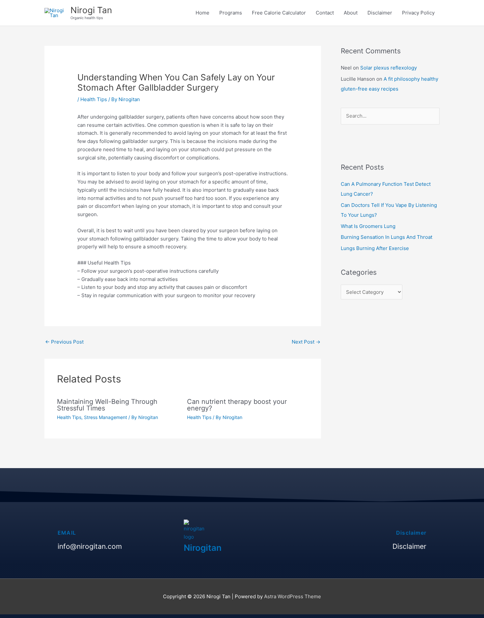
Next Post (306, 342)
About (351, 13)
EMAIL (67, 532)
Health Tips (93, 99)
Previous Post (64, 342)
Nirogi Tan (91, 10)
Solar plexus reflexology (388, 68)
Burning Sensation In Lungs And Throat (386, 237)
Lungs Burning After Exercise (375, 248)
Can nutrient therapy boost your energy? (237, 405)
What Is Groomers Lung (368, 226)
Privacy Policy (418, 13)
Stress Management (105, 417)
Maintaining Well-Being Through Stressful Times (107, 405)
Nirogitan (203, 548)
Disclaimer (379, 13)
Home (202, 13)
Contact (325, 13)
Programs (230, 13)
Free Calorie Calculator (279, 13)
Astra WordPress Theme (292, 596)
